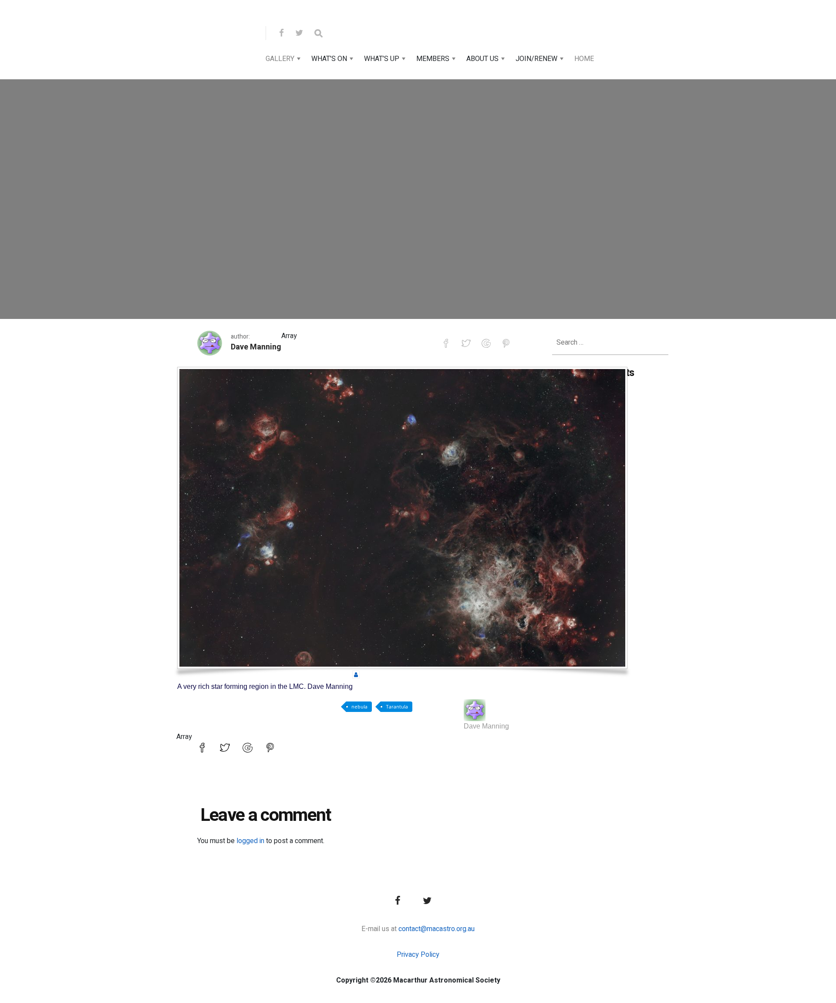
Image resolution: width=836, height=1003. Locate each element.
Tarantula (397, 706)
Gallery (280, 59)
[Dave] (474, 710)
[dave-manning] (356, 674)
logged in (250, 841)
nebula (359, 706)
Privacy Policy (418, 954)
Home (584, 59)
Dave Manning (256, 347)
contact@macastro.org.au (436, 929)
